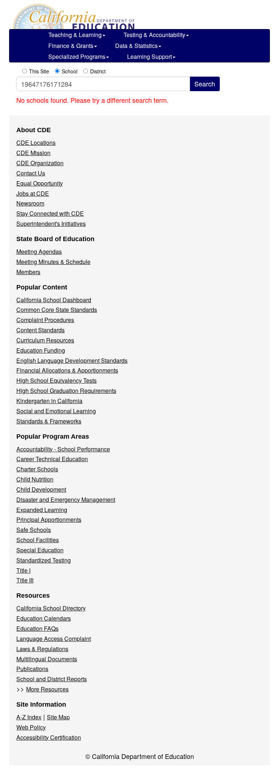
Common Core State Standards (56, 309)
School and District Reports (51, 679)
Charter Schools (37, 469)
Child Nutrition (34, 479)
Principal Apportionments (48, 519)
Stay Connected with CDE (50, 213)
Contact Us (30, 173)
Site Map (58, 717)
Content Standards (40, 330)
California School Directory (51, 608)
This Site (39, 71)
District (98, 71)
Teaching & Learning (75, 35)
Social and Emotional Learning (56, 411)
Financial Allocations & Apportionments (67, 370)
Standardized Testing (43, 560)
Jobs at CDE (32, 193)
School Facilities (37, 540)
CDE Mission (33, 153)
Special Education (40, 550)
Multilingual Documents (46, 659)
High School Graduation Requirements (66, 390)
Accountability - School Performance (63, 449)
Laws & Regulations (42, 649)
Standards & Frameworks (48, 421)
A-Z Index (28, 717)
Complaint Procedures (45, 320)
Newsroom (30, 203)
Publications (32, 669)
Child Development (41, 489)
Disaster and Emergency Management (65, 499)
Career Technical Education (52, 459)
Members (28, 272)
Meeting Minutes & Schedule (53, 261)
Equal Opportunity (39, 183)
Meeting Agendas (39, 251)
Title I (23, 570)
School (69, 71)
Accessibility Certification (48, 737)
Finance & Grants (70, 45)
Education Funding (40, 350)
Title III (24, 580)
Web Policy (31, 727)
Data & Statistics (136, 45)
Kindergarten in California (49, 401)
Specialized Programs (76, 56)
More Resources (47, 689)
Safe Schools (33, 529)
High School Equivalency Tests (56, 380)
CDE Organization (40, 163)
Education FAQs (37, 628)
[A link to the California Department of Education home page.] (73, 18)
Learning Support (149, 56)
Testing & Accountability (154, 35)
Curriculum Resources (45, 340)
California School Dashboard (53, 300)
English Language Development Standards (72, 360)
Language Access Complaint (53, 638)
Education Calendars (43, 618)
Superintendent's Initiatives (51, 223)
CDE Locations (36, 142)
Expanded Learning (41, 509)
